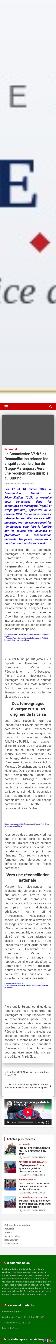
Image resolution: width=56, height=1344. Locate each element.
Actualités (10, 449)
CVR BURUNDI (27, 483)
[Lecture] (8, 1122)
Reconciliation (39, 1197)
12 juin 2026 (24, 1210)
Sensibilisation (11, 1243)
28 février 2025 (11, 483)
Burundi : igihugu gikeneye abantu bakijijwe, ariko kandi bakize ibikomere (35, 1203)
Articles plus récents (21, 1139)
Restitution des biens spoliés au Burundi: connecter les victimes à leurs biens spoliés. (27, 1086)
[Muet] (42, 1122)
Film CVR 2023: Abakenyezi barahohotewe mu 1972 (28, 1074)
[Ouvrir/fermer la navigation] (6, 406)
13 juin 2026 (24, 1193)
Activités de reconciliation (33, 1162)
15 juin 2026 (24, 1175)
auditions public (27, 1180)
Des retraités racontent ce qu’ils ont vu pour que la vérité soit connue (34, 1186)
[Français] (48, 1340)
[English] (44, 1340)
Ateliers (8, 1232)
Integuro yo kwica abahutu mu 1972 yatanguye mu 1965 (34, 1150)
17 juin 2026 (24, 1157)
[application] (28, 1112)
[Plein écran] (47, 1122)
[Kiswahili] (52, 1340)
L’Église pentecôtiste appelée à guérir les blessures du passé (31, 1168)
